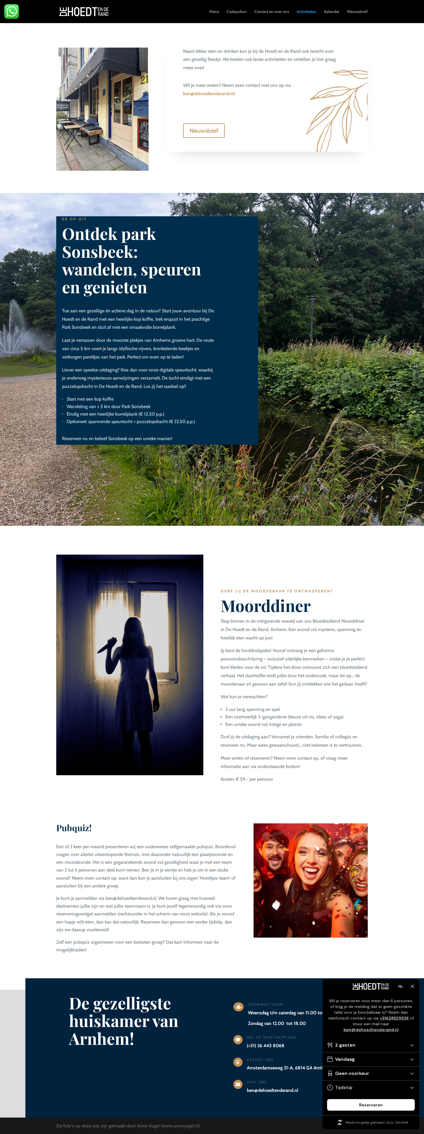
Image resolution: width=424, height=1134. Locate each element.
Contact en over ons (271, 12)
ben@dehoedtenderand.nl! (209, 93)
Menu (214, 12)
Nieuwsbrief (357, 12)
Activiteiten (306, 12)
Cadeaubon (237, 12)
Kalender (331, 12)
